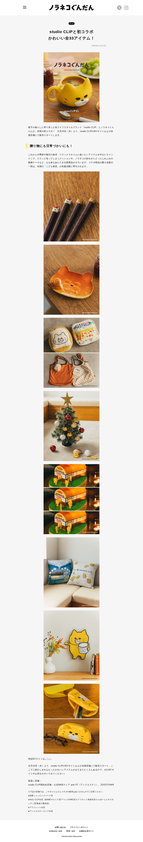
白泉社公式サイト (86, 831)
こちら (48, 759)
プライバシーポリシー (79, 827)
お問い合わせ (60, 827)
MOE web (70, 831)
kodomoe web (55, 831)
